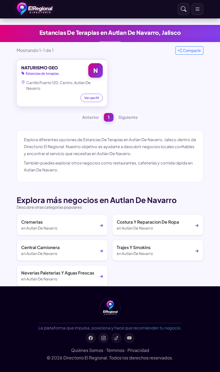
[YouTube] (129, 338)
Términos (115, 350)
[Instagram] (103, 338)
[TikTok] (116, 338)
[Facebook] (91, 338)
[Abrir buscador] (183, 9)
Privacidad (138, 350)
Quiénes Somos (87, 350)
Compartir (192, 50)
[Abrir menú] (197, 9)
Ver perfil (91, 98)
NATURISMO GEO (39, 67)
